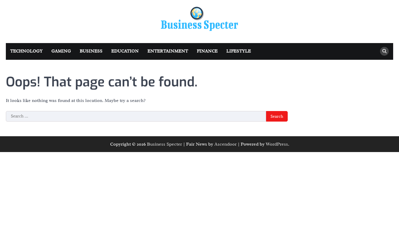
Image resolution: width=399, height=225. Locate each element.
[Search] (384, 51)
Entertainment (168, 51)
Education (125, 51)
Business (91, 51)
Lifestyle (238, 51)
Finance (207, 51)
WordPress (277, 144)
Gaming (61, 51)
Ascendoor (225, 144)
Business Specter (164, 144)
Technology (26, 51)
